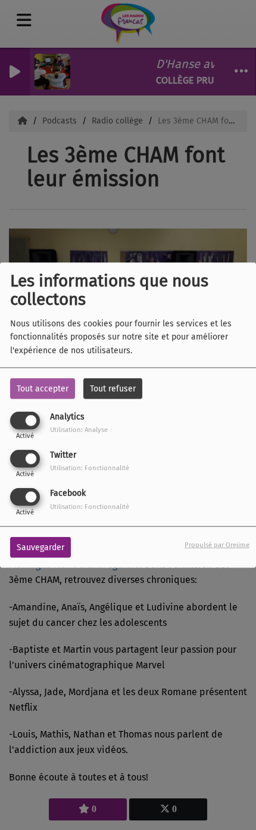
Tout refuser (113, 388)
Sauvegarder (40, 547)
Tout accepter (42, 388)
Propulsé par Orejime (217, 545)
